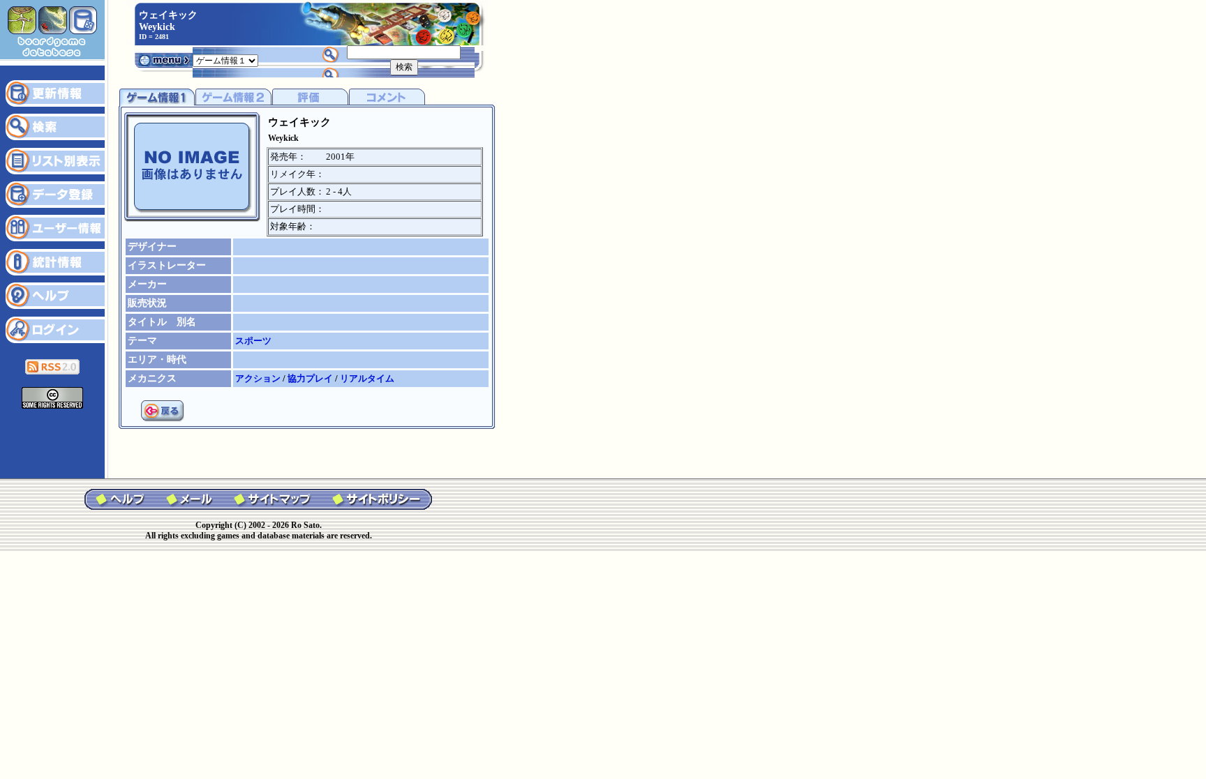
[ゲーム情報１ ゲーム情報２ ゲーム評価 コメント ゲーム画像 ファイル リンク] (225, 60)
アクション (259, 378)
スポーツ (253, 340)
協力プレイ (311, 378)
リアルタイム (367, 378)
